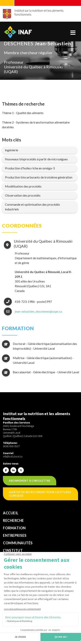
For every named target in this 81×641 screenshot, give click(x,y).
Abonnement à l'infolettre (29, 480)
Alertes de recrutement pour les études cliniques (40, 494)
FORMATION (14, 528)
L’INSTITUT (13, 550)
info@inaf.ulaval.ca (12, 456)
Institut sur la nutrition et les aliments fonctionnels (38, 12)
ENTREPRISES (15, 535)
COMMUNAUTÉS (18, 543)
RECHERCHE (13, 520)
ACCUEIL (10, 513)
